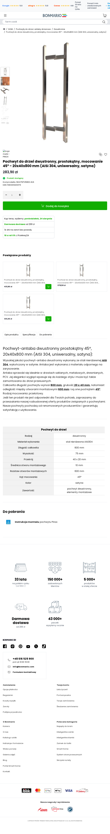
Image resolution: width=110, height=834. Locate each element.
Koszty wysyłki (9, 700)
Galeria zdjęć (9, 754)
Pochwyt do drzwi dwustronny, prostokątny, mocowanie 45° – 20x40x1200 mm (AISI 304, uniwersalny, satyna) (77, 281)
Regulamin (8, 695)
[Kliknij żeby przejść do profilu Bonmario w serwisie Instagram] (12, 646)
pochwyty (17, 405)
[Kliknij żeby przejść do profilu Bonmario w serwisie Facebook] (5, 646)
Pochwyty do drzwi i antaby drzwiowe (33, 29)
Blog (5, 760)
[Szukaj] (103, 21)
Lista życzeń (62, 689)
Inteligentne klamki (65, 737)
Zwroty (6, 706)
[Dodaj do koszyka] (48, 286)
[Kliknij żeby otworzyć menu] (5, 15)
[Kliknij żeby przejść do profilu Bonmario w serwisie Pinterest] (20, 646)
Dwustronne (59, 29)
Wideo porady (9, 749)
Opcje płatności (10, 689)
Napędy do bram (65, 726)
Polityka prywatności (12, 712)
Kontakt (6, 771)
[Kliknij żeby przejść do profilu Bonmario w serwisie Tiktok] (44, 646)
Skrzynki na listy (64, 760)
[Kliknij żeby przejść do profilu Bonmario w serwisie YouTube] (28, 646)
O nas (5, 732)
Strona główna (4, 29)
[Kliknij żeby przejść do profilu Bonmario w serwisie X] (36, 646)
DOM (10, 29)
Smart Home (62, 749)
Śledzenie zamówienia (67, 706)
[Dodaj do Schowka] (105, 154)
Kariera (6, 726)
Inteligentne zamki (65, 732)
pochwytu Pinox (36, 522)
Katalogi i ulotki (10, 737)
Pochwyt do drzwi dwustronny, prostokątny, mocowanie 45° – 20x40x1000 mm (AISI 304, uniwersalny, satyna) (24, 313)
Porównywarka (64, 695)
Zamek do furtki (64, 743)
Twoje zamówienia (65, 700)
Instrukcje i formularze (13, 743)
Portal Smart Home (11, 766)
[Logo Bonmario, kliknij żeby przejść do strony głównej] (55, 15)
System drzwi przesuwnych (69, 754)
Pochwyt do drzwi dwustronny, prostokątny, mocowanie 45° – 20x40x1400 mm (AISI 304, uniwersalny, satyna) (24, 281)
